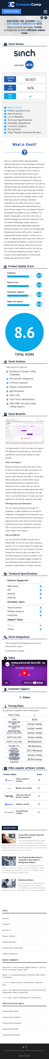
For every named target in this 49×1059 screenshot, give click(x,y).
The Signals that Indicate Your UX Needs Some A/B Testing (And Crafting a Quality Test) (24, 991)
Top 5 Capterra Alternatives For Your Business (24, 998)
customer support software (28, 559)
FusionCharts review (22, 812)
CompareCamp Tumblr (10, 1029)
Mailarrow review (24, 788)
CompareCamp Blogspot (11, 1035)
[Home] (24, 4)
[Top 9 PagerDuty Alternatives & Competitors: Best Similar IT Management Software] (9, 861)
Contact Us (6, 924)
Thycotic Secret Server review (23, 796)
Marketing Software (26, 880)
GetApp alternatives (9, 942)
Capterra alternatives (9, 954)
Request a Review (8, 936)
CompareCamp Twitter (10, 1011)
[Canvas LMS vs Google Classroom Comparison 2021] (9, 838)
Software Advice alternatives (12, 948)
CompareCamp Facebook (11, 1017)
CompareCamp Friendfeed (11, 1023)
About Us (5, 918)
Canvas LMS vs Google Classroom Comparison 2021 (31, 836)
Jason (4, 990)
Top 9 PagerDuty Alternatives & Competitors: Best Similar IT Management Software (30, 859)
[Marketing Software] (9, 883)
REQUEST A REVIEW (11, 11)
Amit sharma (6, 967)
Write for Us (6, 930)
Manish (4, 975)
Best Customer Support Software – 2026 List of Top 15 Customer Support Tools (24, 968)
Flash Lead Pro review (22, 780)
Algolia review (22, 804)
